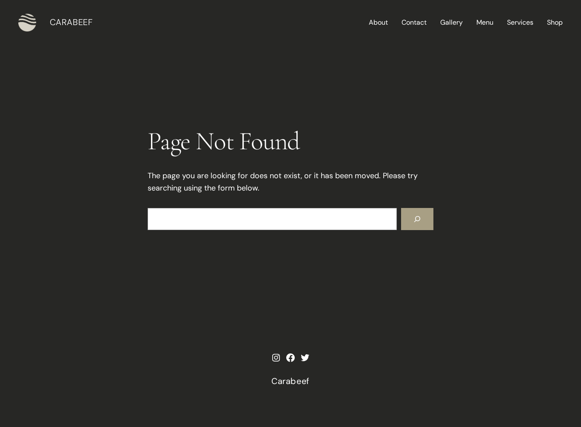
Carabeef (71, 22)
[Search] (417, 219)
